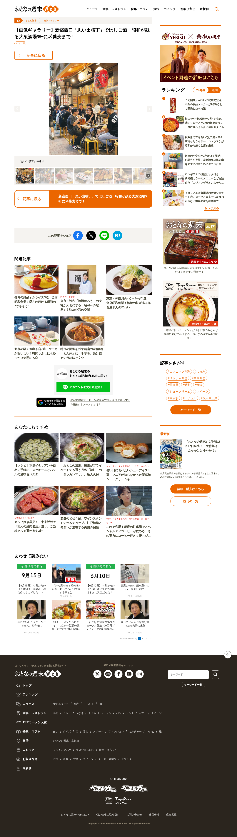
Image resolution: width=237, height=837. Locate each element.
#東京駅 (173, 398)
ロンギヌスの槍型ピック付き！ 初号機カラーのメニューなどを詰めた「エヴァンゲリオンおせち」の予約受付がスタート (204, 179)
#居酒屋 (173, 385)
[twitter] (98, 674)
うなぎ (80, 713)
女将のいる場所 (67, 297)
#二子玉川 (189, 398)
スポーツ (98, 731)
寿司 (55, 713)
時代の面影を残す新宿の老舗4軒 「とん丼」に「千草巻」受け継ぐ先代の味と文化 (82, 353)
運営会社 (154, 814)
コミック (170, 9)
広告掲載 (171, 814)
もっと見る (211, 208)
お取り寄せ (187, 9)
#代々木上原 (209, 398)
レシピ (150, 731)
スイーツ (156, 713)
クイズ (67, 731)
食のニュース (61, 704)
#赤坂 (199, 385)
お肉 (55, 759)
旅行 (156, 9)
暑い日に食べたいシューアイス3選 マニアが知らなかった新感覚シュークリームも (128, 475)
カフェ (142, 713)
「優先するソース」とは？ (85, 404)
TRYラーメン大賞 (34, 722)
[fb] (119, 674)
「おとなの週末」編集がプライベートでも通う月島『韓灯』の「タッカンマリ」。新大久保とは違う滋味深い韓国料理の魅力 (81, 470)
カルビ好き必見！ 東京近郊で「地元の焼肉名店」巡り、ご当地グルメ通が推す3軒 (35, 526)
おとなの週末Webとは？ (75, 814)
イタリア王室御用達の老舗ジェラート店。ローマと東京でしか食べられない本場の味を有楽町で (204, 197)
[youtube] (129, 674)
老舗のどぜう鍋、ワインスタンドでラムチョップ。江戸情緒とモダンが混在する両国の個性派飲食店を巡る (81, 523)
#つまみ (200, 371)
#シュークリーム (179, 391)
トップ (26, 685)
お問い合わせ (134, 814)
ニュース (92, 9)
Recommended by (129, 638)
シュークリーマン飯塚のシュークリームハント (127, 466)
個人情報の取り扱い (108, 814)
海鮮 (65, 759)
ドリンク (126, 759)
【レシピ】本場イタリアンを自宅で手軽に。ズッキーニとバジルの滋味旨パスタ (35, 470)
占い (55, 731)
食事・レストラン (114, 9)
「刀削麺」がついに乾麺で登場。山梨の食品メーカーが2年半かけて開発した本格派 (204, 104)
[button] (17, 109)
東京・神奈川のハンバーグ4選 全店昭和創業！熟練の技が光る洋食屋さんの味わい (128, 303)
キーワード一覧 (193, 684)
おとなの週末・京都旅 (66, 740)
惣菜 (75, 759)
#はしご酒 (20, 43)
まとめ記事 (31, 20)
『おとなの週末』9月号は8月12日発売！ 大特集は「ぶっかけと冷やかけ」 (203, 446)
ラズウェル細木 (85, 749)
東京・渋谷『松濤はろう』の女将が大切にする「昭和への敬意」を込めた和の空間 (81, 305)
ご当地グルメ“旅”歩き (24, 518)
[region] (83, 124)
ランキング (29, 694)
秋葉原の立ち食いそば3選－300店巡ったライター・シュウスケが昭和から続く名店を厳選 (204, 141)
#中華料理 (198, 378)
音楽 (85, 731)
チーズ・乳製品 (107, 759)
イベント (89, 704)
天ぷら (92, 713)
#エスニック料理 (179, 371)
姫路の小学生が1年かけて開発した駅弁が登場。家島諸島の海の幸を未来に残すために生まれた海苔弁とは (204, 160)
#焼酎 (187, 385)
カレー (67, 713)
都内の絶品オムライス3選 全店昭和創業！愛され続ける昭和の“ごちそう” (36, 302)
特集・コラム (140, 9)
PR (100, 704)
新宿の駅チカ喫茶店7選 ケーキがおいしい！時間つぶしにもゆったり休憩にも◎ (36, 353)
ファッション (116, 731)
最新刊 (204, 9)
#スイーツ (201, 391)
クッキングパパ (62, 749)
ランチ (130, 713)
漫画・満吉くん (108, 749)
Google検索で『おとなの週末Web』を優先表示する (100, 399)
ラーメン (106, 713)
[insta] (139, 674)
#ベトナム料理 (177, 378)
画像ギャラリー (51, 20)
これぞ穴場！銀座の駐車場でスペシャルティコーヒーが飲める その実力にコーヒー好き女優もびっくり (128, 531)
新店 (76, 704)
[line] (108, 674)
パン (118, 713)
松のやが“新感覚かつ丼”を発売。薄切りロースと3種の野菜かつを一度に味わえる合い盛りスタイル (204, 123)
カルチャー (135, 731)
